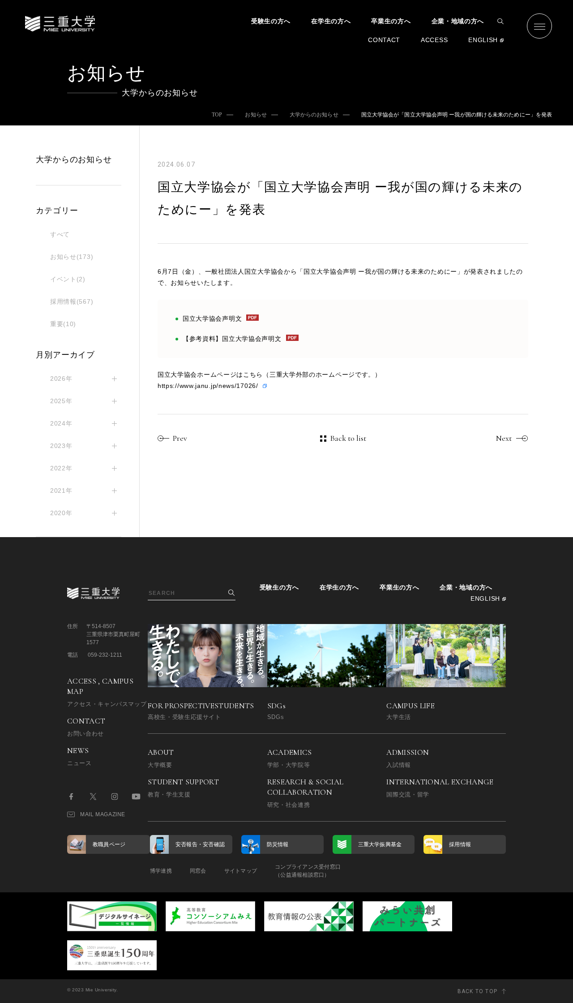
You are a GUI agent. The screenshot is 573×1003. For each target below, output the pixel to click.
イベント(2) (68, 279)
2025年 (61, 401)
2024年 (61, 423)
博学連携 (161, 871)
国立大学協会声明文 (212, 318)
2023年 (61, 445)
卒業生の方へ (391, 21)
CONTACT (384, 39)
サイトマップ (240, 871)
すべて (60, 234)
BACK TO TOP (477, 991)
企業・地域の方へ (458, 21)
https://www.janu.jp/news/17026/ (208, 385)
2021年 (61, 490)
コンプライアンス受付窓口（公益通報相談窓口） (308, 871)
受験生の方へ (271, 21)
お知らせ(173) (71, 256)
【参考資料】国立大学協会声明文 (232, 338)
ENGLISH (483, 39)
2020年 (61, 513)
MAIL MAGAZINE (102, 814)
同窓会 (198, 871)
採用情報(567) (71, 301)
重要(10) (63, 323)
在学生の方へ (331, 21)
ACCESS (434, 39)
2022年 (61, 468)
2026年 (61, 378)
